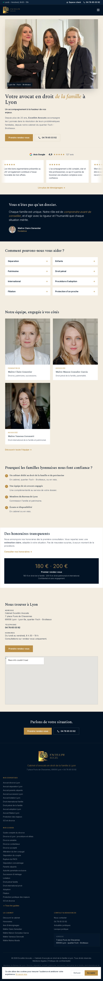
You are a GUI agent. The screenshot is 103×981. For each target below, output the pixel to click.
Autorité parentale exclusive (14, 870)
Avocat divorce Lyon (11, 783)
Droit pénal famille (10, 882)
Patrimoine (13, 271)
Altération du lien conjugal (13, 852)
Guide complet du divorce (14, 833)
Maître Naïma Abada (11, 940)
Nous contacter (60, 918)
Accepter (91, 973)
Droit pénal (60, 271)
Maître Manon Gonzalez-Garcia (16, 933)
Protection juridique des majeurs (16, 897)
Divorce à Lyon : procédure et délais (18, 836)
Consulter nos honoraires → (18, 551)
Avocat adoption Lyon (12, 809)
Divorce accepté (10, 848)
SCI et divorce (9, 820)
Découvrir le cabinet (11, 918)
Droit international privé (12, 886)
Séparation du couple (12, 855)
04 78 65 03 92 (93, 2)
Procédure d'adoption (66, 281)
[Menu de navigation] (98, 10)
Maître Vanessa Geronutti (13, 937)
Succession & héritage (12, 874)
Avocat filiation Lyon (11, 813)
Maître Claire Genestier (12, 929)
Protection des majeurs (12, 817)
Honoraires (7, 921)
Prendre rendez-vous (19, 137)
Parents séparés (10, 867)
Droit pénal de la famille (12, 805)
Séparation (13, 261)
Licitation (6, 878)
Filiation (12, 291)
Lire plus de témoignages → (51, 187)
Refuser (77, 973)
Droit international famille (13, 802)
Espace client (75, 2)
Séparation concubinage (13, 863)
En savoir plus (21, 974)
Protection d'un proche (66, 291)
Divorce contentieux (11, 844)
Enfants (59, 261)
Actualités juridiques (62, 925)
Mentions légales (40, 961)
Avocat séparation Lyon (12, 786)
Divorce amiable (9, 840)
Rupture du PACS (10, 859)
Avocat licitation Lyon (11, 798)
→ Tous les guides (11, 906)
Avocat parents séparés (13, 790)
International (14, 281)
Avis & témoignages (11, 925)
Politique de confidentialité (59, 961)
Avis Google (39, 154)
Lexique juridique (61, 929)
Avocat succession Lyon (13, 794)
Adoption (7, 889)
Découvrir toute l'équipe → (18, 449)
